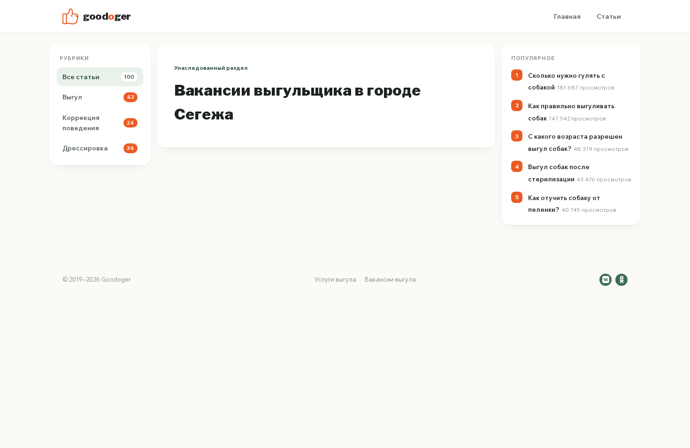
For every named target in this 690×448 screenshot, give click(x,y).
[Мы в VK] (605, 280)
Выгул (98, 97)
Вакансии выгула (390, 279)
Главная (567, 16)
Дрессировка (98, 148)
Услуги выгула (335, 279)
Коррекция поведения (98, 122)
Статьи (609, 16)
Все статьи (98, 77)
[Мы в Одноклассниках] (621, 280)
